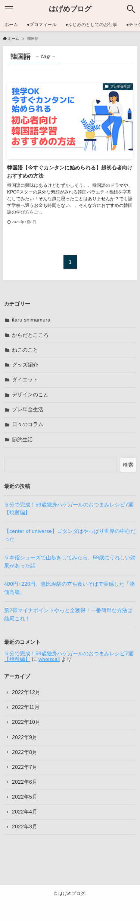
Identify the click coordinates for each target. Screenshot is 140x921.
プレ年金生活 (27, 409)
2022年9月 (24, 737)
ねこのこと (25, 350)
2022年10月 (26, 722)
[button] (131, 9)
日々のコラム (27, 424)
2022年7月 (24, 767)
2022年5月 (24, 797)
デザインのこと (30, 394)
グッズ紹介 (25, 365)
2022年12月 (26, 692)
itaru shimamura (31, 320)
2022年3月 (24, 826)
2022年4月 (24, 812)
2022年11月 (26, 707)
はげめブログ (70, 9)
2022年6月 (24, 782)
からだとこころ (30, 335)
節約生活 (22, 439)
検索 (128, 465)
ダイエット (25, 380)
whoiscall (49, 659)
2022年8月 (24, 752)
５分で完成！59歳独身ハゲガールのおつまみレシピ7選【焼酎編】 (68, 656)
